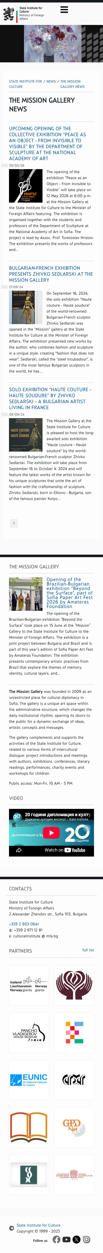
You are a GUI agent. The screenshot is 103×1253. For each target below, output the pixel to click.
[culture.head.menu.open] (64, 9)
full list (88, 950)
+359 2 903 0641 (24, 924)
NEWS (51, 81)
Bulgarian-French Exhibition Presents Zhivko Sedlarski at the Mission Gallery (51, 274)
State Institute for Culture (25, 84)
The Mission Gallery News (72, 84)
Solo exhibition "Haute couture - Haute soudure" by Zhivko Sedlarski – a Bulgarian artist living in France (50, 399)
